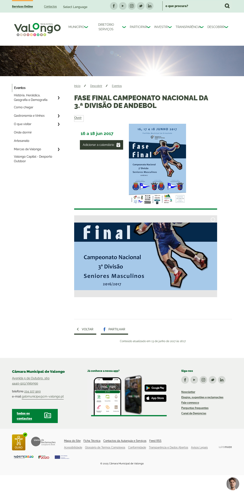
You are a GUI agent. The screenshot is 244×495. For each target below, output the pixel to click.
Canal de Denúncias (193, 413)
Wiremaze (225, 447)
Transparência (187, 27)
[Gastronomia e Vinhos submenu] (58, 116)
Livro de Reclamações (43, 441)
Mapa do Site (72, 440)
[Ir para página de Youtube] (195, 379)
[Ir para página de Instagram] (204, 379)
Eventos (20, 88)
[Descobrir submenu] (226, 27)
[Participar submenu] (149, 27)
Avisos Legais (199, 447)
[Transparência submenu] (202, 27)
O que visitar (22, 124)
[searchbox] (197, 6)
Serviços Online (22, 6)
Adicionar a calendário (98, 145)
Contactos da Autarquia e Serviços (124, 440)
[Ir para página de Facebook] (185, 379)
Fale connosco (190, 402)
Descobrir (214, 27)
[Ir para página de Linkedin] (222, 379)
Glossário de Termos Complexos (105, 447)
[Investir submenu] (170, 27)
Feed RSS (155, 440)
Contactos (50, 6)
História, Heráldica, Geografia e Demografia (30, 97)
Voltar (87, 329)
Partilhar (116, 329)
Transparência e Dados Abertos (168, 447)
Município (75, 27)
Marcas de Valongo (27, 149)
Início (77, 85)
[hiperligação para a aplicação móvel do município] (127, 395)
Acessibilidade (73, 447)
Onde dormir (23, 132)
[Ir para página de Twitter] (213, 379)
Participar (137, 27)
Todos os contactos (24, 416)
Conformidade (137, 447)
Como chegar (23, 107)
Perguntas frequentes (195, 408)
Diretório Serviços (106, 27)
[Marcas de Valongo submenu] (58, 149)
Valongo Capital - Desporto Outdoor (33, 159)
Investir (160, 27)
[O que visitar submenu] (58, 124)
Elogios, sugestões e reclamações (202, 397)
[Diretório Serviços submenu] (124, 27)
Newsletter (188, 392)
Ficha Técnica (91, 440)
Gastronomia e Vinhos (29, 115)
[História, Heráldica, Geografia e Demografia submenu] (58, 97)
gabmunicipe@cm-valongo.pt (43, 396)
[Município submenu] (86, 27)
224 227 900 (32, 391)
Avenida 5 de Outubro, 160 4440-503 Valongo (31, 380)
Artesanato (21, 141)
